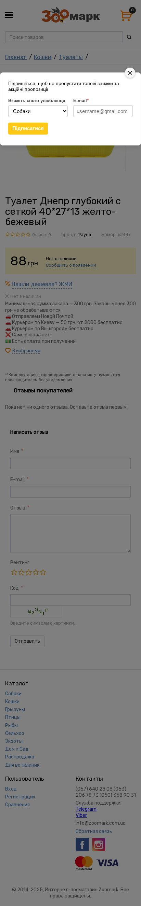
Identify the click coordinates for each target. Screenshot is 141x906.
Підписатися (28, 128)
